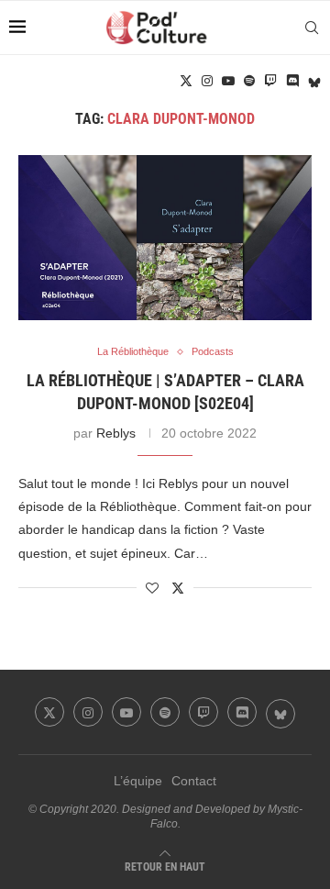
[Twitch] (270, 80)
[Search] (311, 27)
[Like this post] (152, 588)
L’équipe (138, 780)
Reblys (116, 433)
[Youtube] (228, 80)
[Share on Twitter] (177, 587)
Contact (193, 780)
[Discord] (292, 80)
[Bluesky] (314, 80)
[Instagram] (207, 80)
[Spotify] (249, 80)
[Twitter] (186, 80)
